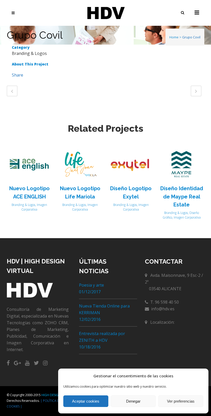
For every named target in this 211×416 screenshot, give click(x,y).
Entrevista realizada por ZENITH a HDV (102, 337)
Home (174, 37)
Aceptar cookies (85, 401)
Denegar (133, 401)
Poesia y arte (91, 285)
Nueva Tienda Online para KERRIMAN (104, 309)
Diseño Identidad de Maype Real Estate (181, 196)
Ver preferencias (181, 401)
